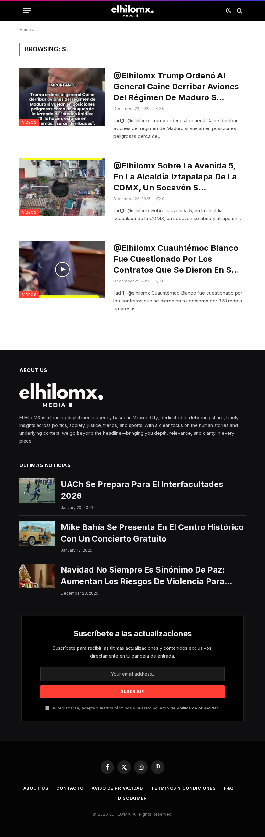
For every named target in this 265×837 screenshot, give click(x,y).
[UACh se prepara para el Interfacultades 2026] (37, 490)
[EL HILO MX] (132, 10)
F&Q (229, 788)
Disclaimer (132, 798)
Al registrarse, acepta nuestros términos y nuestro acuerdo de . (135, 708)
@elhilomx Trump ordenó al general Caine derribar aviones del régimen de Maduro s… (176, 86)
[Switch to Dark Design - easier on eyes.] (228, 11)
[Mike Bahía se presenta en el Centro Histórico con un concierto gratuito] (37, 533)
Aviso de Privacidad (117, 788)
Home (25, 29)
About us (35, 788)
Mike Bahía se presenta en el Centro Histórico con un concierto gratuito (152, 533)
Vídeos (29, 122)
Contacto (69, 788)
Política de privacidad (198, 708)
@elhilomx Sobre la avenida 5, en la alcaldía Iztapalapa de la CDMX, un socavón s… (175, 176)
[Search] (239, 10)
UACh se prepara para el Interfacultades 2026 (142, 490)
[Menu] (27, 10)
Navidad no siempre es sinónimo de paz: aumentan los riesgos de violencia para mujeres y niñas (143, 576)
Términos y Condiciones (183, 788)
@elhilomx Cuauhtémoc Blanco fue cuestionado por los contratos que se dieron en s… (176, 259)
